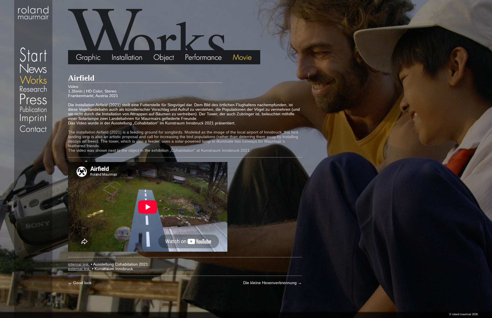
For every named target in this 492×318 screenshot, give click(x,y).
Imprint (33, 118)
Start (33, 31)
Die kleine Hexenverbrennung (272, 282)
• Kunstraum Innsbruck (112, 268)
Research (33, 89)
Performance (204, 57)
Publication (33, 109)
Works (33, 79)
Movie (244, 57)
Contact (33, 128)
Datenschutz (33, 135)
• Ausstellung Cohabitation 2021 (119, 264)
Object (164, 57)
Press (33, 99)
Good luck (79, 282)
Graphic (81, 57)
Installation (127, 57)
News (33, 68)
